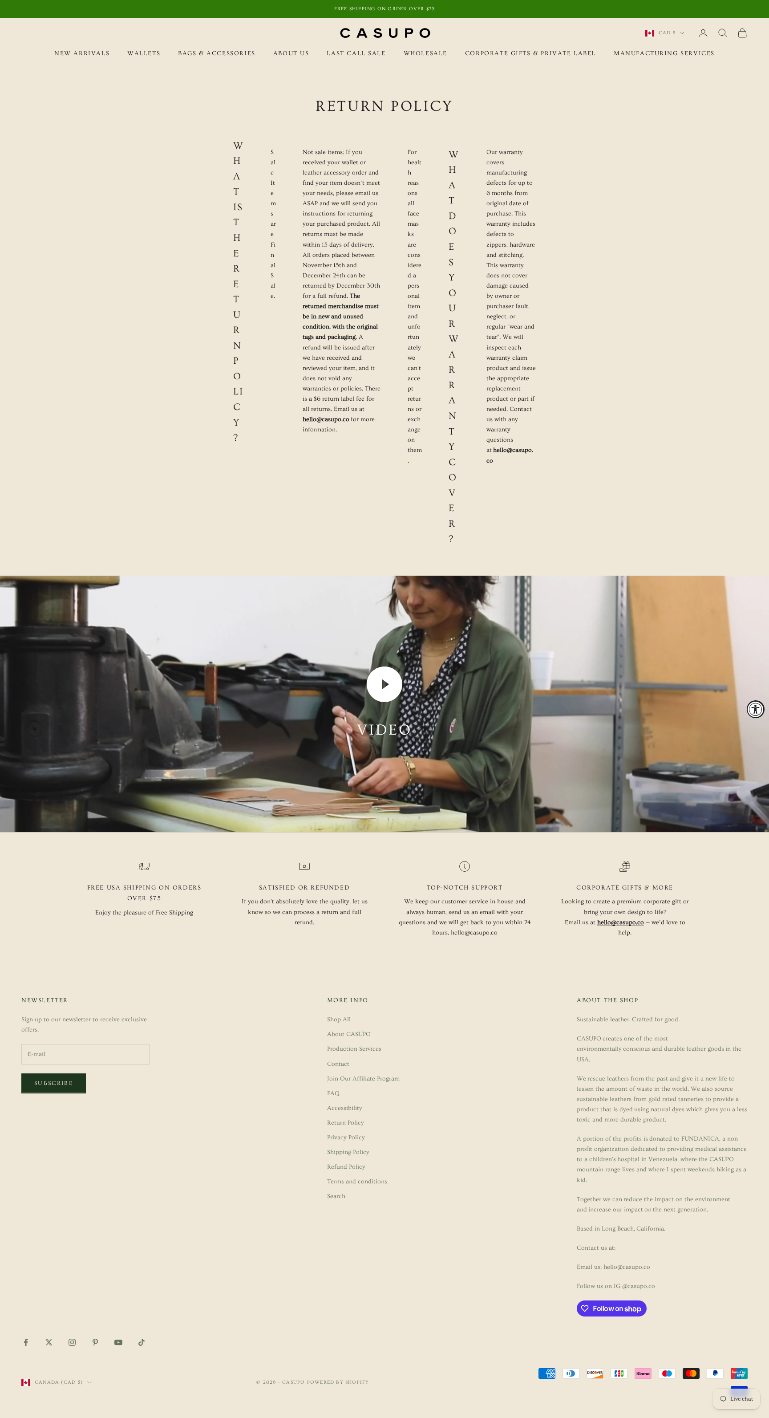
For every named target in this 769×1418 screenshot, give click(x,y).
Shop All (339, 1019)
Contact (338, 1064)
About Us (291, 53)
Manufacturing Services (664, 53)
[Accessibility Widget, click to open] (756, 709)
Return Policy (345, 1122)
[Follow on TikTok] (141, 1342)
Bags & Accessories (216, 53)
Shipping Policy (348, 1152)
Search (336, 1196)
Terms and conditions (357, 1181)
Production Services (354, 1048)
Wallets (143, 53)
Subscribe (53, 1083)
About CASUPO (349, 1034)
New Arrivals (81, 53)
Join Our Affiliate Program (363, 1078)
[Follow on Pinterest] (95, 1342)
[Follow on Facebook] (25, 1342)
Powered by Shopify (338, 1382)
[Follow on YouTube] (118, 1342)
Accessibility (344, 1108)
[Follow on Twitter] (49, 1342)
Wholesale (425, 53)
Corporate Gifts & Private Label (530, 53)
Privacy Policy (346, 1137)
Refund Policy (346, 1166)
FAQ (333, 1093)
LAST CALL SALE (356, 53)
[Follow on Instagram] (72, 1342)
